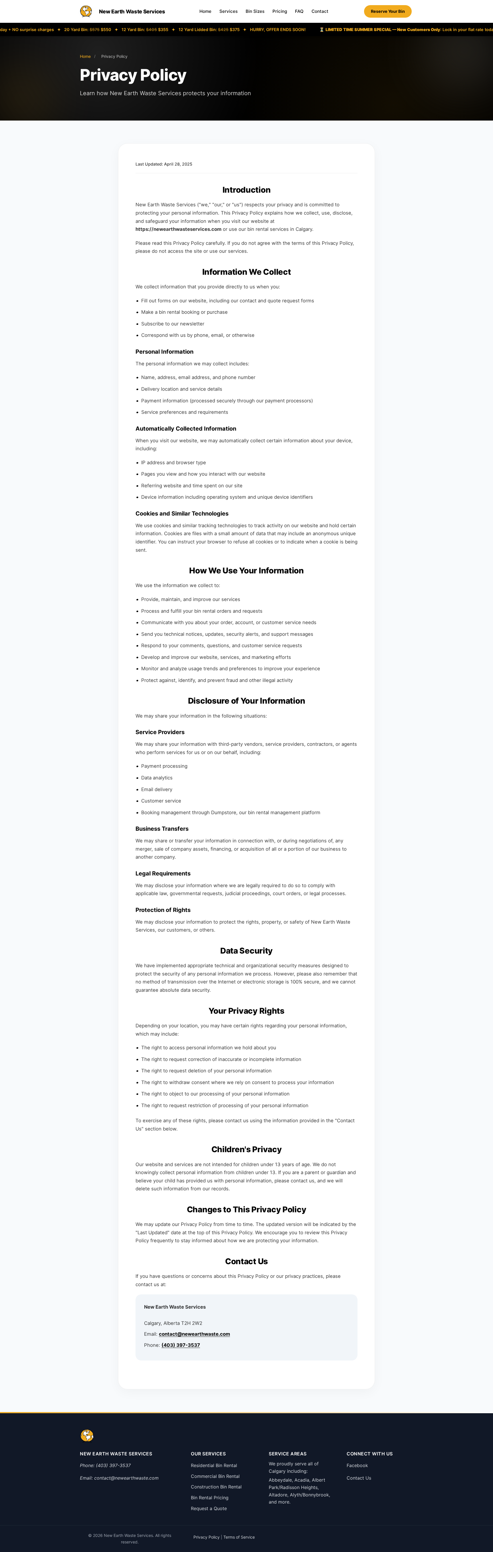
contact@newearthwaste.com (194, 1334)
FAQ (299, 11)
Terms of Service (239, 1537)
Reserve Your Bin (388, 11)
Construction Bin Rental (216, 1487)
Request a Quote (209, 1508)
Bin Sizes (255, 11)
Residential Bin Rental (214, 1465)
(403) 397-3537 (180, 1345)
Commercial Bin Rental (215, 1476)
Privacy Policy (206, 1537)
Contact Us (359, 1478)
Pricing (279, 11)
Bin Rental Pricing (210, 1497)
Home (205, 11)
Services (228, 11)
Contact (320, 11)
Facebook (357, 1465)
